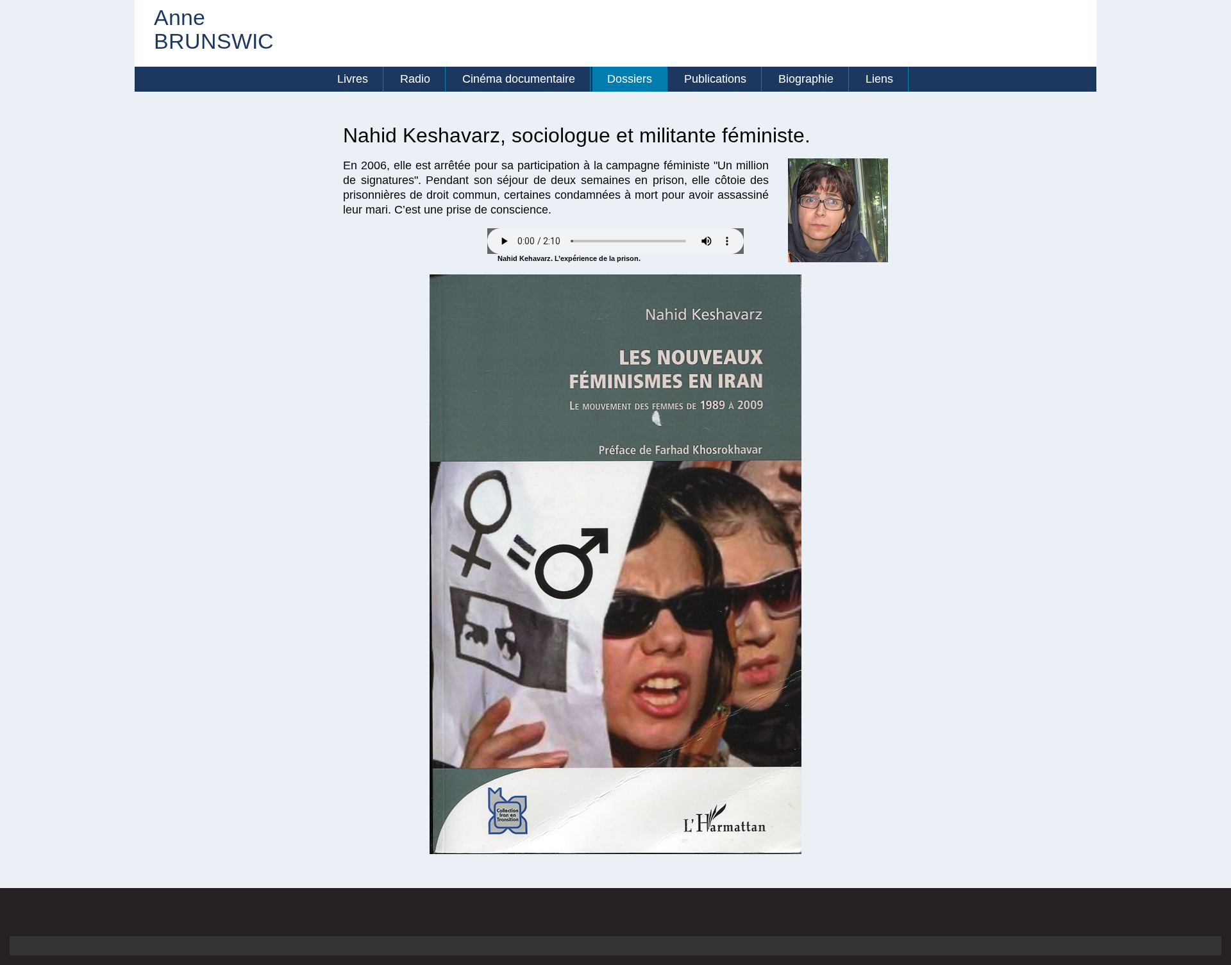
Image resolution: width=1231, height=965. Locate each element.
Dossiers (629, 78)
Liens (879, 78)
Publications (715, 78)
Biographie (805, 78)
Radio (415, 78)
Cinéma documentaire (518, 78)
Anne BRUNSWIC (195, 29)
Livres (352, 78)
